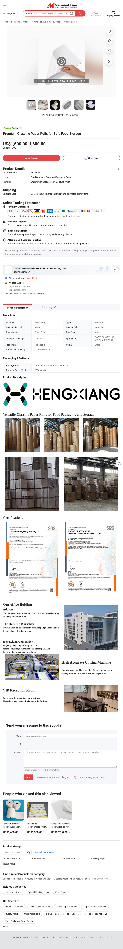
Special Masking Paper (38, 892)
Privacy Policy (106, 937)
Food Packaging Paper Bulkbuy (19, 921)
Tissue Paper (9, 863)
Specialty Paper (98, 858)
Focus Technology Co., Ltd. (42, 937)
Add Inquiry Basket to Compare (62, 115)
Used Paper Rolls (32, 913)
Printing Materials (39, 22)
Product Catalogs (45, 852)
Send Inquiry (31, 158)
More (5, 926)
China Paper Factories (40, 906)
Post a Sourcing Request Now (89, 777)
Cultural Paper (39, 858)
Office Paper (67, 858)
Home (5, 22)
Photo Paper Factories (67, 906)
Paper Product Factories (95, 906)
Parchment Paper (13, 892)
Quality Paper (11, 913)
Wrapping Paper (70, 22)
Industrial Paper (10, 858)
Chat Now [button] (93, 158)
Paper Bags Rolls (73, 913)
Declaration (92, 937)
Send (28, 777)
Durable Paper (52, 913)
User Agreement (78, 937)
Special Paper (54, 22)
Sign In (7, 293)
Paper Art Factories (14, 906)
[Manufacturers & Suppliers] (61, 5)
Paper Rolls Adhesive (97, 913)
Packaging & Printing (19, 22)
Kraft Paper (60, 892)
